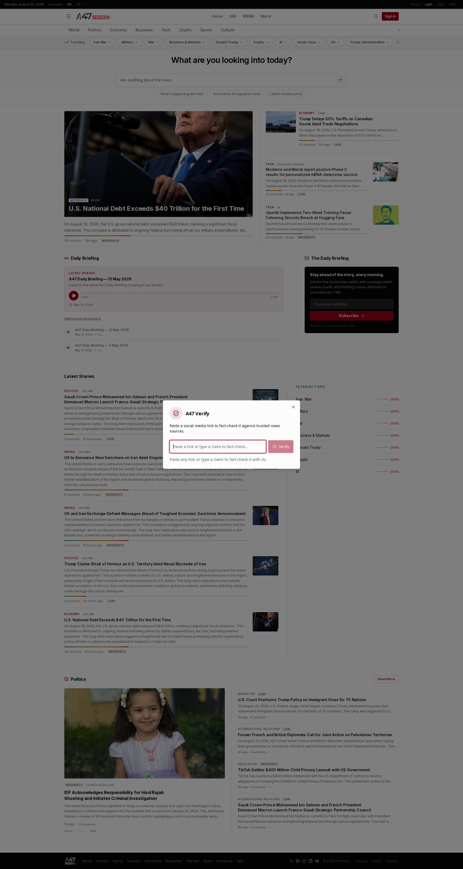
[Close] (293, 407)
